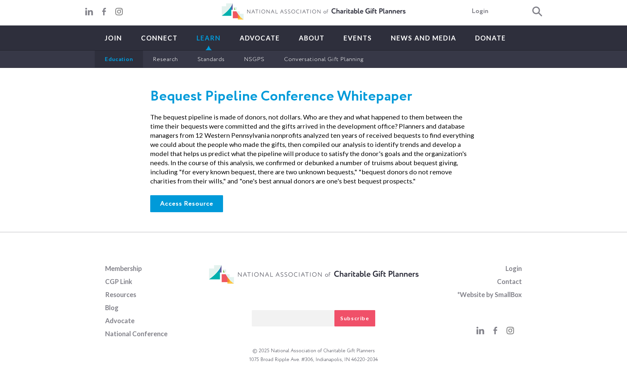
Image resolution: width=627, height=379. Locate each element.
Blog (112, 307)
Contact (509, 281)
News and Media (423, 38)
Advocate (260, 38)
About (312, 38)
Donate (490, 38)
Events (358, 38)
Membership (123, 268)
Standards (211, 59)
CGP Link (118, 281)
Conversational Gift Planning (324, 59)
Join (113, 38)
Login (480, 11)
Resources (120, 294)
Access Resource (186, 204)
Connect (159, 38)
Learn (209, 38)
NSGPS (254, 59)
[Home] (313, 18)
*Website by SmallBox (489, 294)
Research (165, 59)
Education (118, 59)
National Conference (136, 334)
